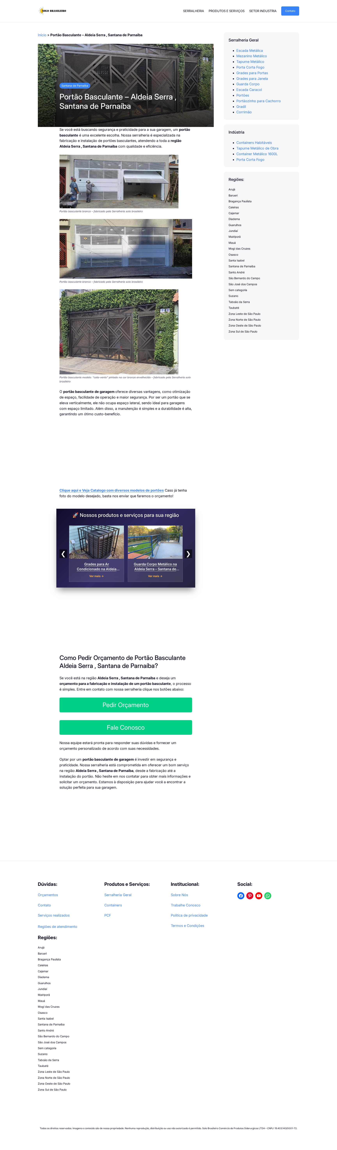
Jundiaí (233, 230)
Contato (290, 10)
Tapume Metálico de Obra (257, 148)
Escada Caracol (249, 90)
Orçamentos (48, 895)
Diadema (234, 219)
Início (42, 35)
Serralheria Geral (117, 895)
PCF (107, 915)
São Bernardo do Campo (244, 278)
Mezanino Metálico (251, 56)
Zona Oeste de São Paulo (245, 325)
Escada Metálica (249, 50)
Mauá (232, 242)
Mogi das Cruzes (239, 248)
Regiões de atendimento (57, 927)
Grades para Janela (252, 79)
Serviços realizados (54, 915)
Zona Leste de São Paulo (244, 313)
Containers (113, 905)
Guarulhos (235, 225)
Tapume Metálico (250, 62)
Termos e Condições (187, 926)
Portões (242, 95)
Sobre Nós (179, 895)
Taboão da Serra (239, 302)
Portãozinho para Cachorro (258, 101)
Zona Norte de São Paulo (245, 319)
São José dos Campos (243, 284)
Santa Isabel (236, 260)
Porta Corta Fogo (250, 67)
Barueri (233, 195)
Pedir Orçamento (126, 705)
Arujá (232, 189)
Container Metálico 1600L (257, 154)
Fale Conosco (126, 727)
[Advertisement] (126, 450)
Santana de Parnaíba (74, 85)
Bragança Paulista (240, 201)
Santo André (237, 272)
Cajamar (234, 213)
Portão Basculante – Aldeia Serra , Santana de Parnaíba (117, 101)
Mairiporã (235, 236)
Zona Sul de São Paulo (243, 331)
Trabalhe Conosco (185, 905)
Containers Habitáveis (254, 143)
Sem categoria (238, 290)
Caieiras (234, 207)
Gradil (241, 107)
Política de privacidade (189, 915)
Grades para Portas (252, 73)
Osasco (233, 254)
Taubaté (234, 308)
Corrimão (244, 112)
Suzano (233, 296)
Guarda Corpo (248, 84)
